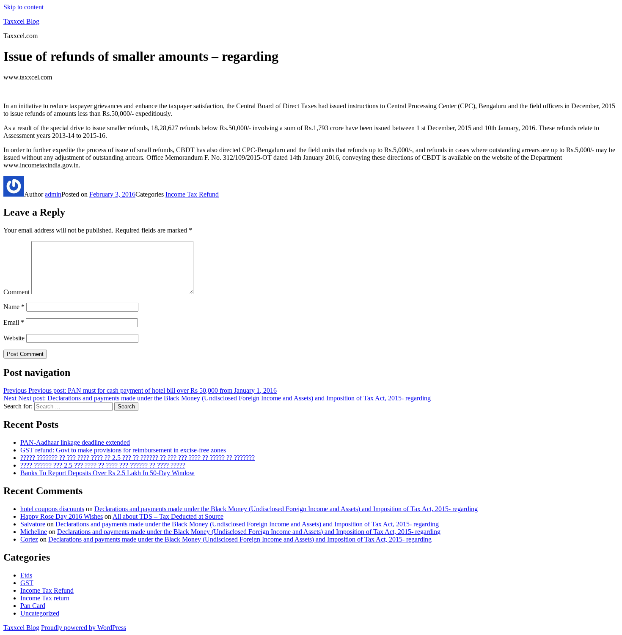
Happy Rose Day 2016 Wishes (61, 516)
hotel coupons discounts (52, 508)
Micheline (33, 531)
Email (13, 322)
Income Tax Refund (192, 194)
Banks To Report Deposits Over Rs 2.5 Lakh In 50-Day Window (107, 472)
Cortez (29, 539)
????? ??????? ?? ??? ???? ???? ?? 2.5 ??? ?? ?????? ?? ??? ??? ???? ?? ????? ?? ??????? (137, 457)
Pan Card (32, 605)
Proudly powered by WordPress (83, 627)
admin (53, 194)
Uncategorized (39, 613)
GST (26, 582)
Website (14, 338)
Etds (26, 575)
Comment (16, 292)
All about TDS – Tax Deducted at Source (168, 516)
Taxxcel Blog (21, 21)
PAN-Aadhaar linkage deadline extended (75, 442)
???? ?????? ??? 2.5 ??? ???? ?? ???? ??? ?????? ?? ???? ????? (102, 465)
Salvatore (32, 524)
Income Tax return (44, 598)
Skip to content (23, 7)
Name (14, 306)
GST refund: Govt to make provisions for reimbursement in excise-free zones (123, 450)
